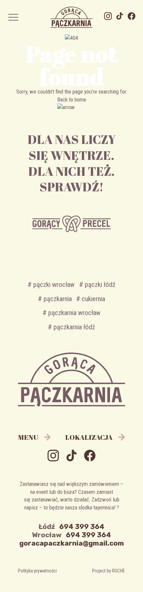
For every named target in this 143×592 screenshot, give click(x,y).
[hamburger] (13, 17)
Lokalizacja (88, 437)
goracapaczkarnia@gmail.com (71, 543)
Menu (28, 437)
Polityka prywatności (37, 570)
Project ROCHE (108, 570)
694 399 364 (81, 527)
